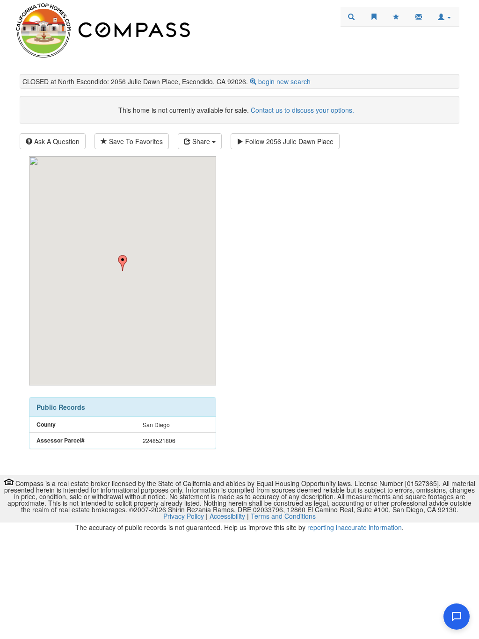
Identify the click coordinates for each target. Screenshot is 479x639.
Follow (288, 141)
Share (201, 141)
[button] (444, 17)
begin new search (284, 81)
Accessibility (227, 516)
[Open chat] (456, 616)
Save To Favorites (135, 141)
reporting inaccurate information (354, 527)
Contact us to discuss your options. (302, 110)
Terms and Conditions (283, 516)
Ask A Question (56, 141)
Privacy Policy (183, 516)
